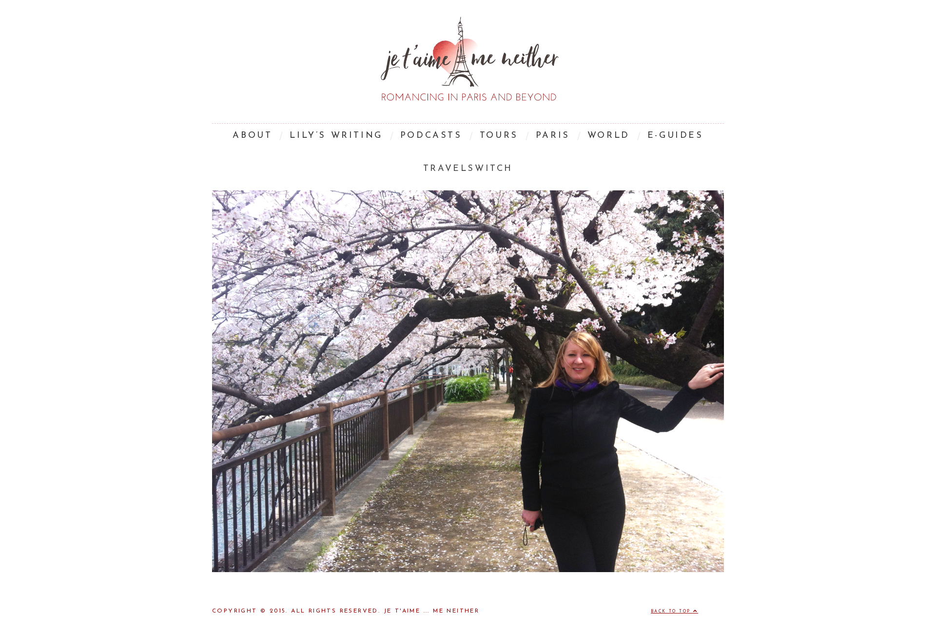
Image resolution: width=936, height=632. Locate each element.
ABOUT (252, 135)
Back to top (672, 611)
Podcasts (431, 135)
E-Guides (675, 135)
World (608, 135)
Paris (553, 135)
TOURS (499, 135)
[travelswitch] (468, 570)
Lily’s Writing (336, 135)
